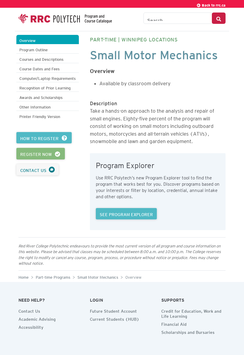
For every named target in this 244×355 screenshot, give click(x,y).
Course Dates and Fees (39, 68)
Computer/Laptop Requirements (47, 77)
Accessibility (30, 326)
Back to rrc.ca (213, 4)
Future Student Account (113, 310)
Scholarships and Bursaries (188, 331)
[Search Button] (219, 18)
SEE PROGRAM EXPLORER (126, 213)
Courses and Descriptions (41, 58)
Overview (27, 39)
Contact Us (29, 310)
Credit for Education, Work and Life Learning (191, 313)
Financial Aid (174, 323)
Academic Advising (37, 318)
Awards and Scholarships (40, 96)
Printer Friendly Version (39, 115)
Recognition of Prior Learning (45, 87)
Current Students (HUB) (114, 318)
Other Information (35, 106)
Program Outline (33, 49)
